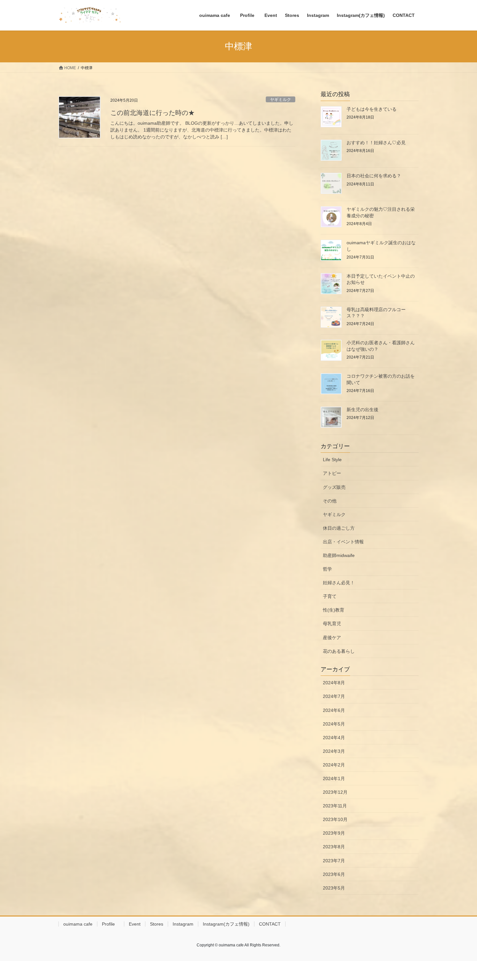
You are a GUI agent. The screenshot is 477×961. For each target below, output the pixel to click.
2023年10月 (335, 819)
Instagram (183, 924)
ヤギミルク (280, 99)
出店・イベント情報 (343, 541)
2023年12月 (335, 792)
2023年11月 (335, 805)
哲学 (327, 569)
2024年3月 (334, 751)
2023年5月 (334, 888)
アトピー (332, 473)
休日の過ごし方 (339, 528)
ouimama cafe (77, 924)
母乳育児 (332, 623)
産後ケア (332, 637)
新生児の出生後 (362, 409)
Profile (110, 924)
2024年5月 (334, 724)
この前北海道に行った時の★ (152, 112)
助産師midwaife (339, 555)
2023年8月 (334, 846)
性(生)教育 (333, 610)
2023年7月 (334, 860)
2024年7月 (334, 696)
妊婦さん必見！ (339, 582)
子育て (329, 596)
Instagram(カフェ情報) (226, 924)
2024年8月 (334, 682)
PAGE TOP (460, 926)
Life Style (332, 459)
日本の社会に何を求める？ (376, 175)
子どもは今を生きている (372, 109)
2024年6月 (334, 710)
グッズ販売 (334, 487)
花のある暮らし (339, 651)
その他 (329, 500)
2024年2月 (334, 764)
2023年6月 (334, 874)
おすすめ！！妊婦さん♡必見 (376, 142)
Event (135, 924)
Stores (156, 924)
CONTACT (270, 924)
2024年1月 (334, 778)
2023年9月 (334, 833)
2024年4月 (334, 737)
